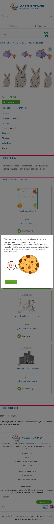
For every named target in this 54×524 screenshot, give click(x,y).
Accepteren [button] (11, 282)
